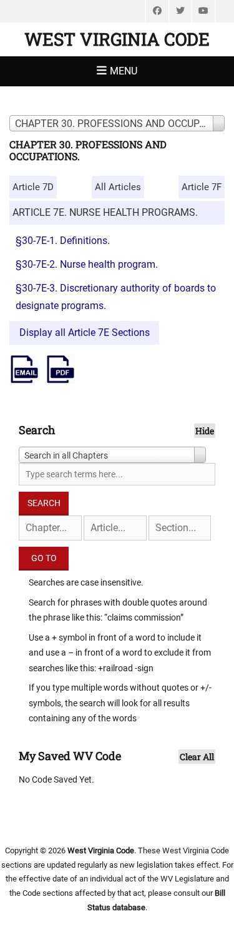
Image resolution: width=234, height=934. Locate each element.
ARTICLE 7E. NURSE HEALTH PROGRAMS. (105, 212)
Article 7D (33, 187)
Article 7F (202, 187)
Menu (123, 71)
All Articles (118, 187)
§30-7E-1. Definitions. (63, 240)
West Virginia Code (117, 39)
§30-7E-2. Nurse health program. (87, 264)
